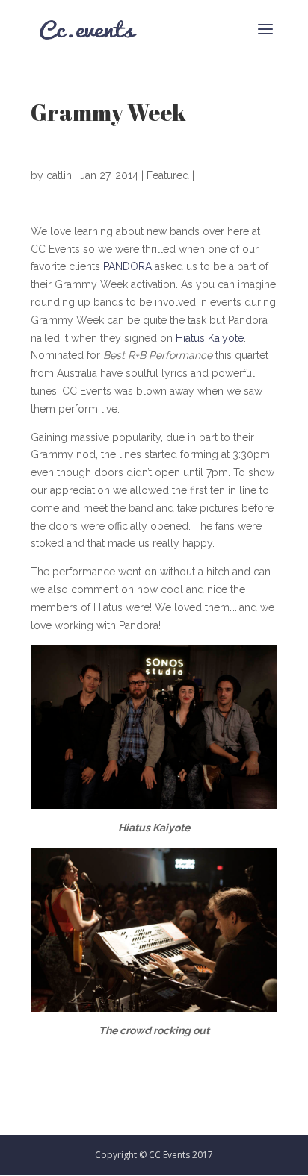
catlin (59, 175)
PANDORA (127, 266)
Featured (168, 175)
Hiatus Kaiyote (210, 338)
